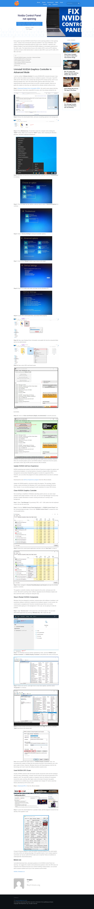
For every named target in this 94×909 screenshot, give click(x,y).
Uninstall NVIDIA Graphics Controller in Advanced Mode (27, 57)
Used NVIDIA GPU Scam (20, 63)
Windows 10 (21, 871)
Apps (24, 22)
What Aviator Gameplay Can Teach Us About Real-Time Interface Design (71, 51)
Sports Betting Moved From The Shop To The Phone (71, 84)
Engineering (21, 23)
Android (19, 22)
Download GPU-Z (22, 785)
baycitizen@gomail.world (21, 900)
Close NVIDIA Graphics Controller (22, 60)
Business (29, 22)
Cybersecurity (37, 22)
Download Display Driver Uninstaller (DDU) (29, 88)
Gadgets (38, 23)
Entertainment (30, 23)
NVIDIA (16, 871)
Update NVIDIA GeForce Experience (22, 59)
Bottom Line (17, 65)
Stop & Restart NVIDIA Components (22, 62)
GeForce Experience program (31, 479)
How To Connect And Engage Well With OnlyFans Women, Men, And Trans (71, 68)
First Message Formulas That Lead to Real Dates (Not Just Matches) (71, 101)
